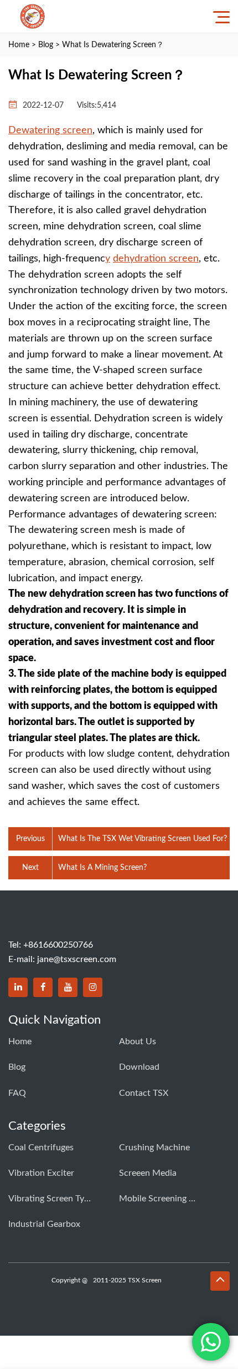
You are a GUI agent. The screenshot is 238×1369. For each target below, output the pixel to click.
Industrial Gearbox (44, 1224)
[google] (92, 987)
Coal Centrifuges (41, 1147)
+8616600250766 (58, 944)
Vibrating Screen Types (49, 1198)
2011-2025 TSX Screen (127, 1280)
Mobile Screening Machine (160, 1198)
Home (18, 45)
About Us (137, 1041)
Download (139, 1067)
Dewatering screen (50, 130)
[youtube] (67, 987)
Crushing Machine (154, 1147)
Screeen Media (148, 1173)
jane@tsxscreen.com (76, 959)
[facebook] (43, 987)
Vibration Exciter (41, 1173)
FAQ (17, 1093)
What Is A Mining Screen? (102, 868)
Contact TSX (143, 1093)
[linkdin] (18, 987)
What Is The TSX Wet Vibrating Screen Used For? (142, 839)
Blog (45, 45)
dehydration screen (156, 259)
